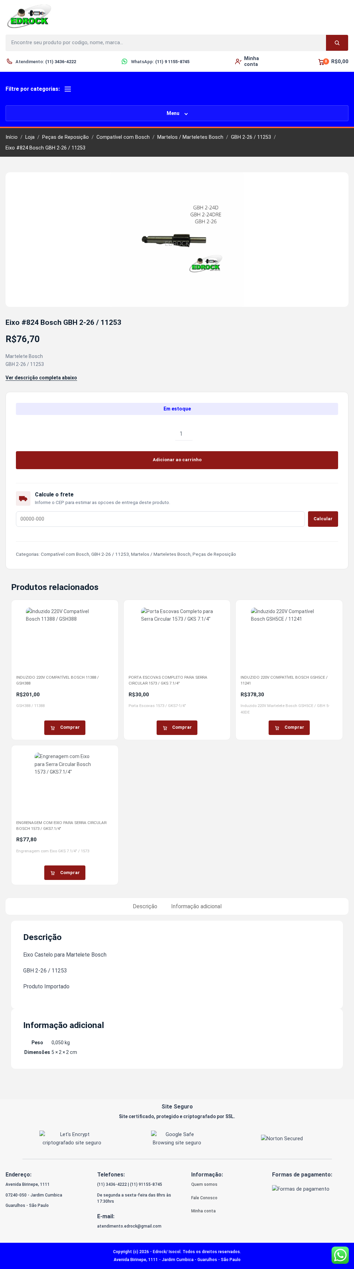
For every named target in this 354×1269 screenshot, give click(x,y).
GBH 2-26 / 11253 (251, 137)
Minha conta (203, 1211)
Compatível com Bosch (123, 137)
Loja (30, 137)
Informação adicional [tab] (196, 906)
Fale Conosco (204, 1197)
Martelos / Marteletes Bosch (190, 137)
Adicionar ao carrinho (177, 459)
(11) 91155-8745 (146, 1184)
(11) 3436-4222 (112, 1184)
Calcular (323, 518)
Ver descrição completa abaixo (41, 377)
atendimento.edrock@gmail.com (129, 1226)
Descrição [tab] (145, 906)
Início (12, 137)
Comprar (70, 727)
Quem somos (204, 1184)
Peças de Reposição (65, 137)
